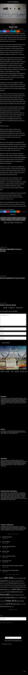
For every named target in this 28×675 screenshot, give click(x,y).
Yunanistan (2, 604)
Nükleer (23, 589)
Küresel (3, 589)
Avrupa (4, 581)
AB (2, 578)
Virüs (23, 219)
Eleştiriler (3, 396)
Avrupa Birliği (11, 581)
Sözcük (18, 219)
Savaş (12, 594)
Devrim (3, 429)
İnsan (23, 217)
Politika (14, 592)
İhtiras (14, 217)
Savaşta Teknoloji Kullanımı (9, 546)
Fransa (23, 585)
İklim (19, 217)
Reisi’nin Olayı (5, 551)
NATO (16, 589)
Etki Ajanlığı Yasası (6, 560)
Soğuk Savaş (19, 594)
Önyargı (9, 219)
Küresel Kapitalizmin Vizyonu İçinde (12, 278)
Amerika (23, 578)
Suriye (10, 597)
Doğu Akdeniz (9, 585)
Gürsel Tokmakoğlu (19, 29)
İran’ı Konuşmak (6, 541)
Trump (2, 601)
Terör (23, 597)
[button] (24, 618)
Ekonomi (17, 585)
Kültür (13, 25)
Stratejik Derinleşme (7, 537)
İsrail (6, 606)
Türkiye (10, 601)
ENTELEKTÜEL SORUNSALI (9, 491)
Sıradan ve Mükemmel (7, 525)
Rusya (5, 595)
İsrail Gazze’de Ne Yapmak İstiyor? (10, 570)
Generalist (4, 458)
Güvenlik (3, 587)
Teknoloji (17, 597)
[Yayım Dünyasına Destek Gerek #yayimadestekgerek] (13, 364)
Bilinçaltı (3, 217)
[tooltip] (1, 31)
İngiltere (16, 604)
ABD (8, 578)
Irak (12, 587)
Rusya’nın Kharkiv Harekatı (8, 556)
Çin (9, 604)
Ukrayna (20, 601)
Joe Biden (17, 587)
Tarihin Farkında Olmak (8, 305)
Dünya (9, 217)
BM (6, 583)
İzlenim (3, 219)
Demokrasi (13, 583)
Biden (18, 581)
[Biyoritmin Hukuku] (13, 352)
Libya (10, 589)
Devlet (19, 583)
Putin (20, 592)
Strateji (3, 597)
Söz (14, 219)
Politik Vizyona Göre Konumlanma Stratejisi (12, 565)
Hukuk (8, 587)
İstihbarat (11, 606)
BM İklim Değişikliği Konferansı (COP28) (11, 250)
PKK (8, 592)
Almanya (16, 578)
